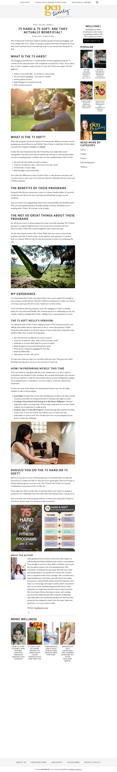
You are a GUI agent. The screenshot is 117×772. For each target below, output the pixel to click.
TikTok (42, 147)
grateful (36, 349)
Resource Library (81, 2)
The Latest (42, 24)
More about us (92, 41)
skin (29, 203)
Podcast (25, 2)
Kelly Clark (37, 36)
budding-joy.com (41, 608)
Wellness (50, 24)
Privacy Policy (92, 762)
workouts (29, 77)
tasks (13, 69)
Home (35, 24)
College (83, 154)
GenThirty (57, 762)
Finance (83, 158)
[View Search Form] (97, 2)
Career (83, 150)
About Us (21, 762)
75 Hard (17, 61)
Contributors (39, 762)
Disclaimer (73, 762)
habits (66, 41)
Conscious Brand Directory (51, 2)
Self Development (87, 163)
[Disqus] (43, 686)
